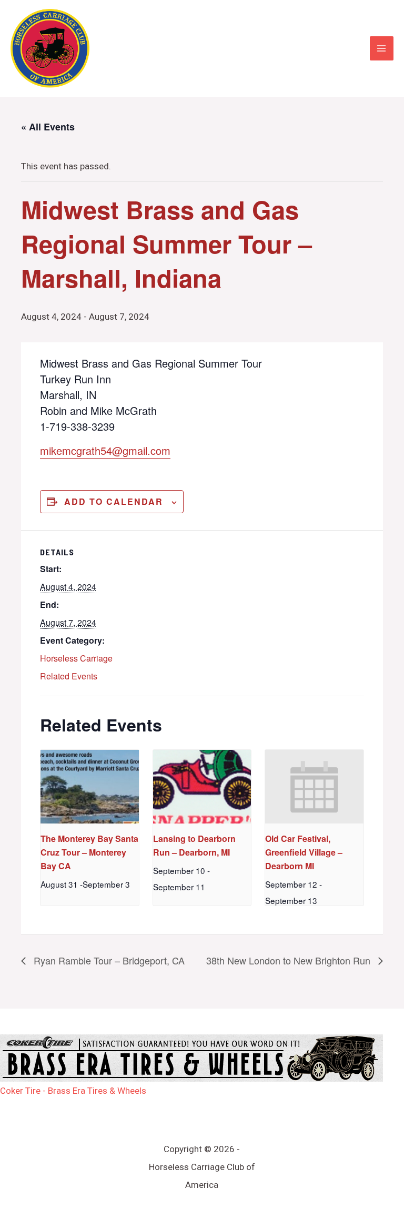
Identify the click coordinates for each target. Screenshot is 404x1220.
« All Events (48, 127)
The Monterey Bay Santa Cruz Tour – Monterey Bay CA (89, 852)
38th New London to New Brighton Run (289, 960)
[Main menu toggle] (382, 48)
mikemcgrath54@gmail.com (105, 450)
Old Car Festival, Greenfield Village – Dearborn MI (303, 852)
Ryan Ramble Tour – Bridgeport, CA (108, 960)
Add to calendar (113, 501)
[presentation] (90, 787)
